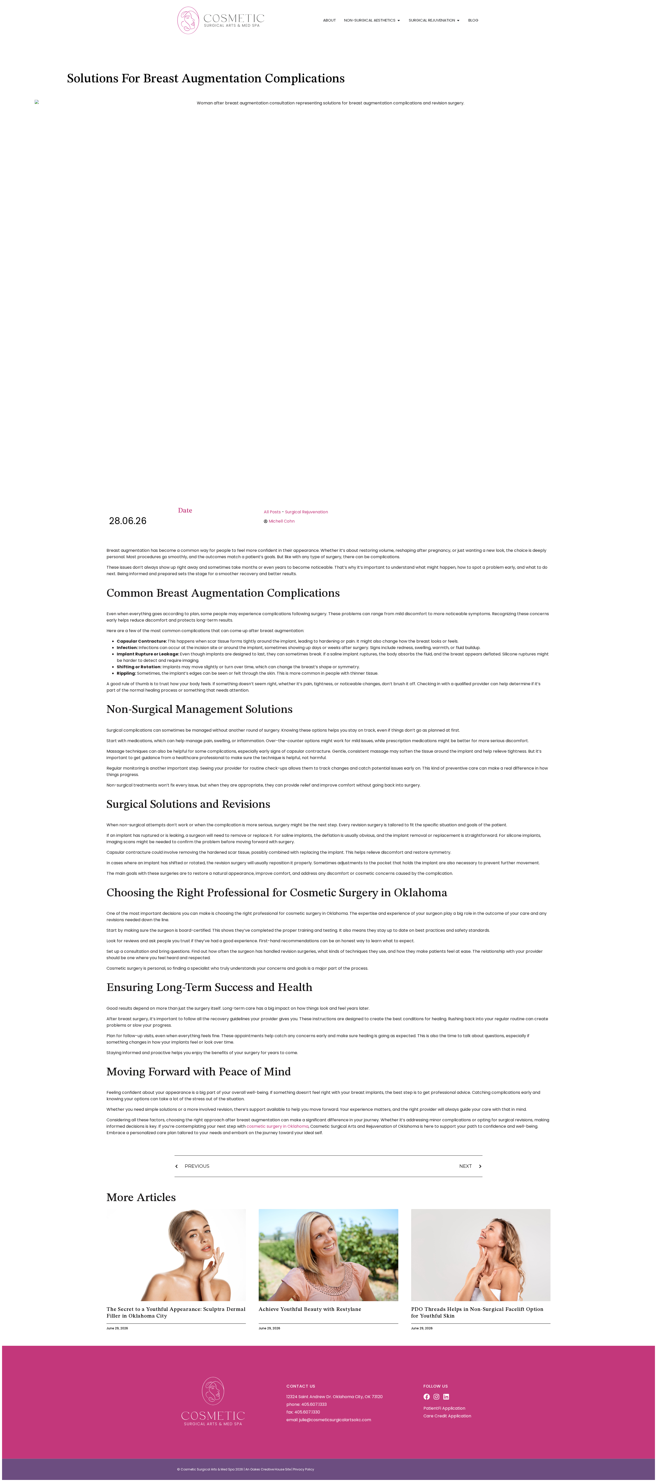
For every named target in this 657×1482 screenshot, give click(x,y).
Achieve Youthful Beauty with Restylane (310, 1309)
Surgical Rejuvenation (306, 512)
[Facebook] (426, 1396)
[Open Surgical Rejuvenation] (458, 20)
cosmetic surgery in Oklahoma (277, 1126)
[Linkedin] (446, 1396)
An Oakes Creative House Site (268, 1469)
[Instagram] (436, 1396)
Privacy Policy (303, 1469)
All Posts (272, 512)
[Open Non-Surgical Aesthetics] (399, 20)
